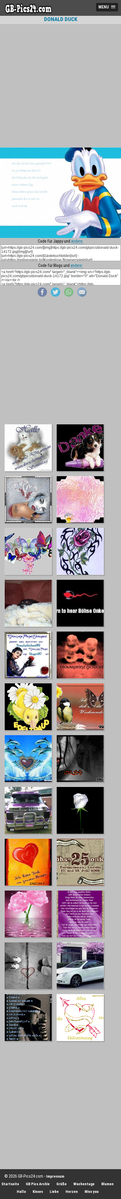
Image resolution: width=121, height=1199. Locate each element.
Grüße (61, 1184)
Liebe (54, 1191)
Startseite (10, 1184)
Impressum (55, 1176)
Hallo (21, 1191)
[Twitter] (55, 295)
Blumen (107, 1184)
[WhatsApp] (68, 295)
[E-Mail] (82, 295)
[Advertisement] (60, 85)
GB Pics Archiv (38, 1184)
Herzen (71, 1191)
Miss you (92, 1191)
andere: (77, 241)
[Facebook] (42, 295)
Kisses (38, 1191)
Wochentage (84, 1184)
